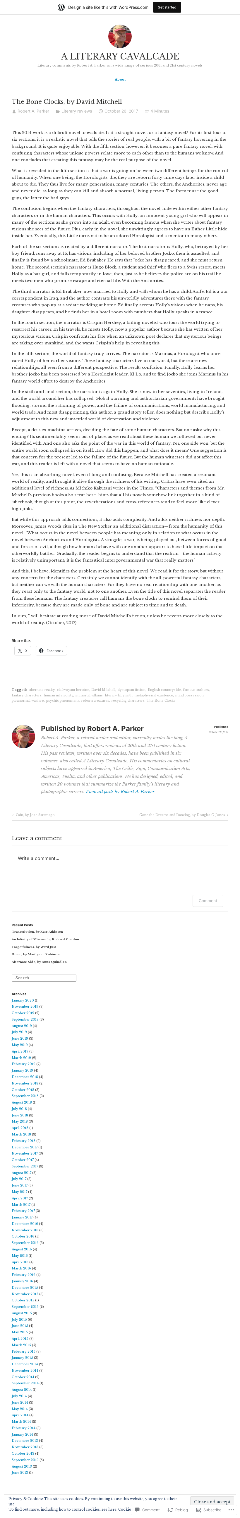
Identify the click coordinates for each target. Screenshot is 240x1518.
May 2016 (20, 1256)
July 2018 (19, 1109)
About (120, 79)
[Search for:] (44, 978)
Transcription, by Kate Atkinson (37, 932)
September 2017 (25, 1166)
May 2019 (20, 1045)
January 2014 (22, 1435)
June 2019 (20, 1039)
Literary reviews (76, 110)
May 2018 (20, 1121)
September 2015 (25, 1307)
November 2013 (25, 1447)
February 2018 (23, 1141)
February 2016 (23, 1275)
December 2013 (25, 1441)
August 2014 (22, 1390)
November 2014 (25, 1371)
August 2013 (22, 1466)
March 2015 (21, 1345)
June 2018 (20, 1115)
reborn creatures (95, 701)
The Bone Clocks (161, 701)
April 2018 (20, 1128)
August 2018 (22, 1102)
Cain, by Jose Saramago (33, 816)
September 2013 (25, 1460)
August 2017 (21, 1173)
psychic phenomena (62, 701)
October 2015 (23, 1300)
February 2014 (23, 1428)
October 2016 (23, 1236)
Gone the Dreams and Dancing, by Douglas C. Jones (182, 816)
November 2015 (25, 1294)
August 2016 (22, 1249)
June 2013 (20, 1473)
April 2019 (20, 1051)
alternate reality (42, 690)
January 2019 (22, 1070)
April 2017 (20, 1198)
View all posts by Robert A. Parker (120, 791)
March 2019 (21, 1058)
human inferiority (58, 695)
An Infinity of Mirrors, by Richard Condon (45, 939)
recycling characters (128, 701)
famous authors (196, 690)
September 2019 (25, 1019)
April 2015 (20, 1339)
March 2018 (21, 1134)
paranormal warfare (28, 701)
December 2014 (25, 1364)
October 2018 (23, 1090)
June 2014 (20, 1403)
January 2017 (22, 1217)
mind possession (189, 695)
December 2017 (24, 1147)
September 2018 (25, 1096)
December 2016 (25, 1224)
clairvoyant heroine (73, 690)
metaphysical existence (154, 695)
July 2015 (19, 1320)
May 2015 (20, 1332)
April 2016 (20, 1262)
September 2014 (25, 1383)
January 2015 (22, 1358)
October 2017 (23, 1160)
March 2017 (21, 1205)
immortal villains (89, 695)
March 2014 (21, 1422)
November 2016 (25, 1230)
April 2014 (20, 1415)
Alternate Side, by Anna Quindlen (39, 962)
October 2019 (23, 1013)
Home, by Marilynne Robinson (36, 954)
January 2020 (23, 1000)
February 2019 (23, 1064)
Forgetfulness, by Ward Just (34, 947)
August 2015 (22, 1313)
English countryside (164, 690)
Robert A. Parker (33, 110)
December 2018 (25, 1077)
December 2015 (25, 1288)
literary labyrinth (119, 695)
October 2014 (23, 1377)
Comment (208, 900)
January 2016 (22, 1281)
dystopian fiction (131, 690)
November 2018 (25, 1083)
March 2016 (21, 1268)
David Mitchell (103, 690)
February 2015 (23, 1352)
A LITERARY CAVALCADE (120, 56)
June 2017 (20, 1185)
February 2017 (23, 1211)
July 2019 (19, 1032)
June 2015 (20, 1326)
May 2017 (19, 1192)
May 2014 (20, 1409)
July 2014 (19, 1396)
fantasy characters (27, 695)
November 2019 (25, 1007)
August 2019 (22, 1026)
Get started (167, 7)
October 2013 (23, 1454)
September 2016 (25, 1243)
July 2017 (19, 1179)
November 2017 (25, 1153)
